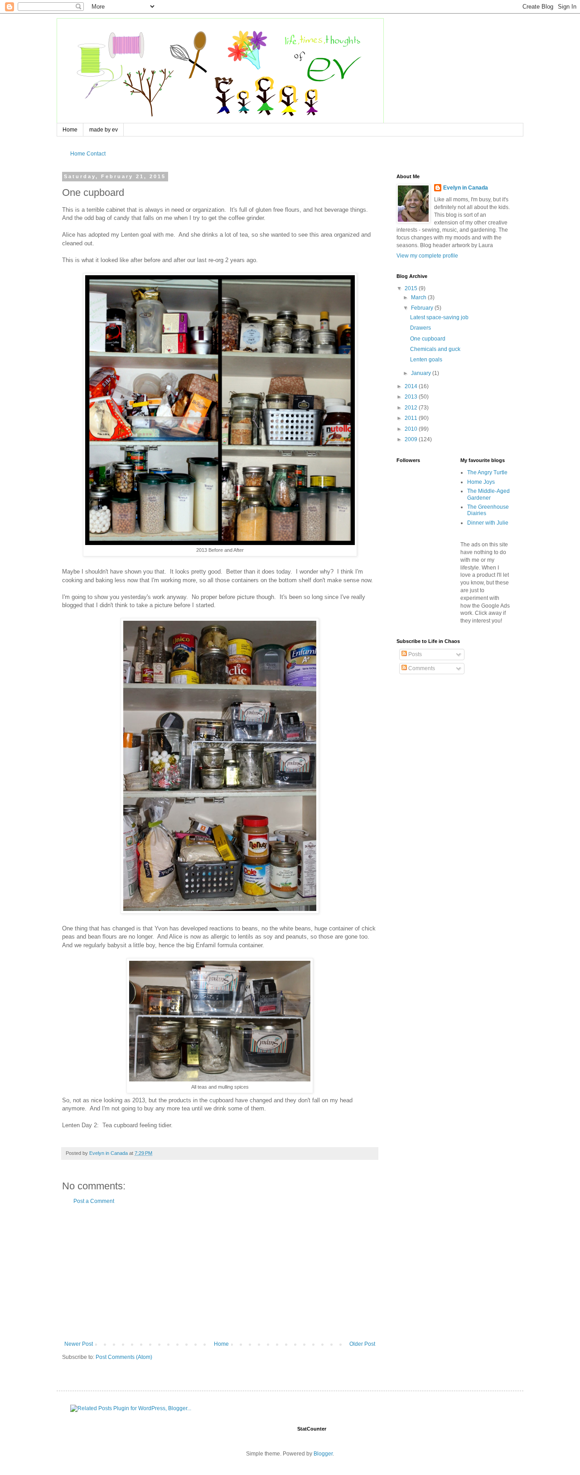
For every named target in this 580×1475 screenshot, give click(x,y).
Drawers (420, 328)
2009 (412, 439)
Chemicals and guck (435, 349)
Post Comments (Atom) (124, 1357)
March (419, 297)
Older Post (362, 1344)
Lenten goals (426, 359)
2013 (412, 397)
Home (70, 130)
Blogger (323, 1454)
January (421, 373)
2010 (412, 429)
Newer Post (78, 1344)
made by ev (103, 130)
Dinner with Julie (487, 523)
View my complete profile (427, 256)
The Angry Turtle (487, 472)
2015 (412, 288)
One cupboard (427, 339)
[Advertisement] (220, 1272)
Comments (421, 668)
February (423, 308)
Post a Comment (93, 1201)
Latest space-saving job (439, 317)
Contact (96, 154)
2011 (412, 418)
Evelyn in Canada (465, 188)
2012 (412, 407)
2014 (412, 386)
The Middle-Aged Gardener (488, 494)
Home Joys (481, 482)
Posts (414, 654)
